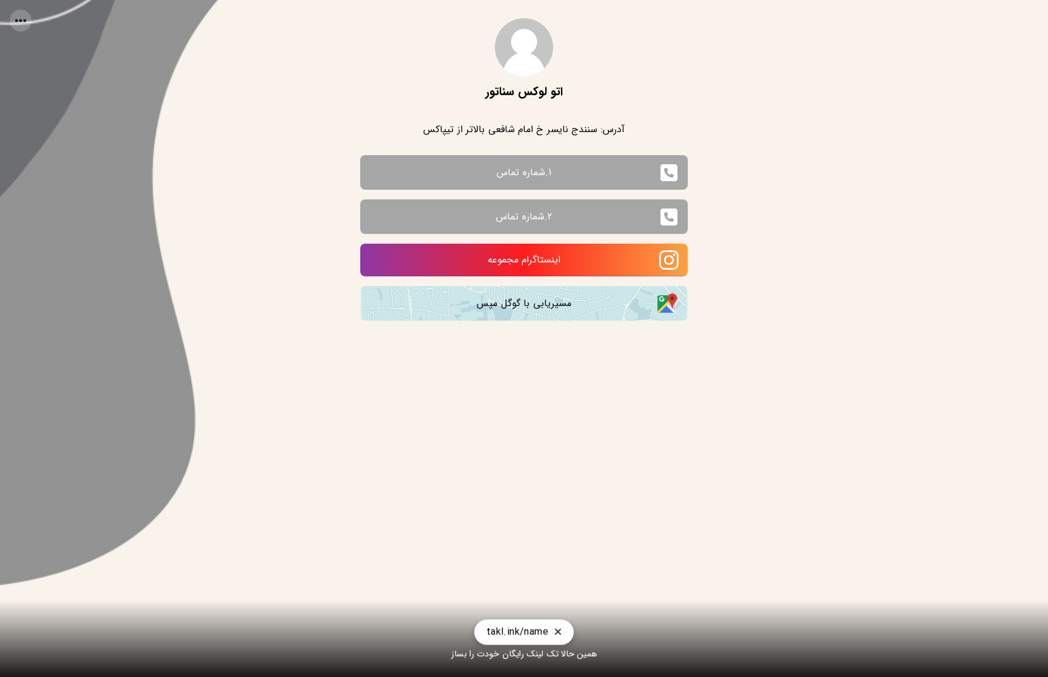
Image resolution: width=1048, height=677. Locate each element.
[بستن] (558, 627)
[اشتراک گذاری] (21, 21)
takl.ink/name (517, 627)
